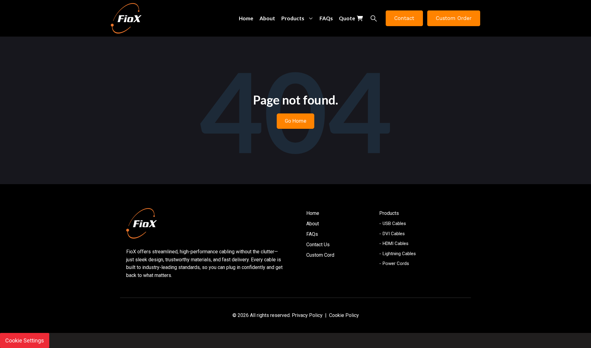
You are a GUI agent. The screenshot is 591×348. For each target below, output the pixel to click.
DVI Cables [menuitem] (394, 233)
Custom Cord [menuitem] (320, 255)
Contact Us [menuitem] (318, 244)
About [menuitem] (312, 224)
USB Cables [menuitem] (394, 223)
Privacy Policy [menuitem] (307, 315)
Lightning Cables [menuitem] (399, 253)
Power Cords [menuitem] (396, 263)
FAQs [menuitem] (312, 234)
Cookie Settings (24, 340)
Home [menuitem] (312, 213)
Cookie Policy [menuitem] (344, 315)
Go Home (295, 121)
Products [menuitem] (389, 213)
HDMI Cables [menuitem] (395, 243)
